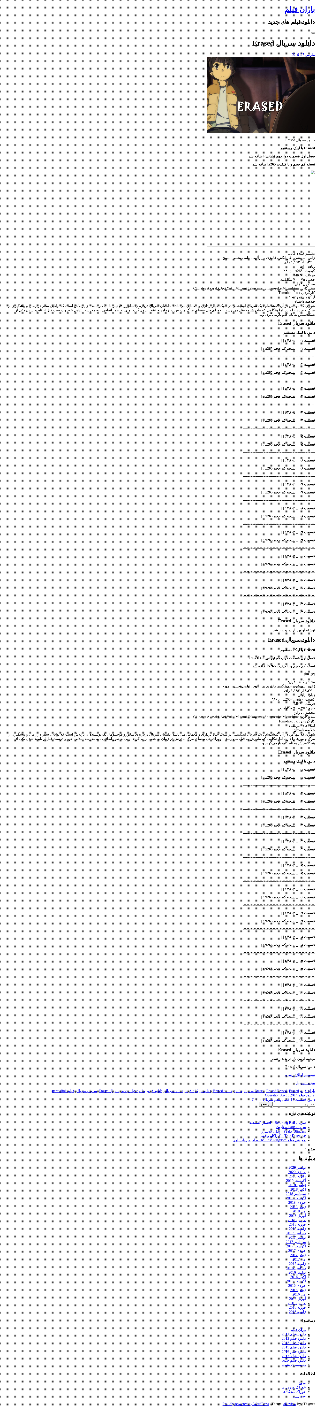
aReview (289, 1404)
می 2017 (299, 1259)
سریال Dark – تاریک (291, 1127)
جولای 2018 (297, 1202)
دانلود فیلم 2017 (294, 1356)
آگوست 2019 (296, 1181)
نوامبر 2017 (297, 1237)
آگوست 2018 (296, 1198)
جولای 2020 (297, 1172)
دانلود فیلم (154, 1091)
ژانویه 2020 (297, 1176)
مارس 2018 (297, 1220)
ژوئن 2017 (298, 1255)
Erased (259, 1091)
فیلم (71, 1091)
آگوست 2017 (296, 1246)
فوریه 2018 (297, 1224)
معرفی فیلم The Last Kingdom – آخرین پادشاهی (269, 1140)
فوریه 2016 (297, 1307)
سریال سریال (86, 1091)
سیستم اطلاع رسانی (299, 1075)
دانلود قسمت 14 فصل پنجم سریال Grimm (283, 1100)
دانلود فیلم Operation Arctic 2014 (290, 1095)
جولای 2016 (297, 1285)
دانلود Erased (222, 1091)
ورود (302, 1383)
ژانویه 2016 (297, 1312)
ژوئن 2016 (298, 1290)
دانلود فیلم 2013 (294, 1343)
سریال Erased (109, 1091)
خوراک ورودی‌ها (294, 1387)
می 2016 (299, 1294)
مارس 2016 (297, 1303)
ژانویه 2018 (297, 1229)
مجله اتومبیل (305, 1083)
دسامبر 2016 (296, 1268)
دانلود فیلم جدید (133, 1091)
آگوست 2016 (296, 1281)
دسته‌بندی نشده (294, 1365)
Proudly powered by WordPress (246, 1404)
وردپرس (299, 1396)
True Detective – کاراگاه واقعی (283, 1136)
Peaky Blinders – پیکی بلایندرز (283, 1131)
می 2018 (299, 1211)
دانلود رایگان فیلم (198, 1091)
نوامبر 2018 (297, 1185)
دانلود (238, 1091)
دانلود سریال (173, 1091)
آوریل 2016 (297, 1299)
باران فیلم (300, 9)
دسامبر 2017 (296, 1233)
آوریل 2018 (297, 1216)
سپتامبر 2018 (296, 1194)
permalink (60, 1091)
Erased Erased (276, 1091)
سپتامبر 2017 (296, 1242)
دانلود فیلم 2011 (294, 1334)
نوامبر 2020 (297, 1167)
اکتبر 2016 (298, 1277)
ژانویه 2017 (297, 1264)
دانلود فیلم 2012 (294, 1338)
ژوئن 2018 (298, 1207)
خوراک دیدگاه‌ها (294, 1392)
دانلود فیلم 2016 (294, 1352)
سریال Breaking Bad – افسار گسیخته (277, 1123)
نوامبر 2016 (297, 1272)
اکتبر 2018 (298, 1189)
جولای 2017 (297, 1250)
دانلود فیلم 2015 (294, 1347)
